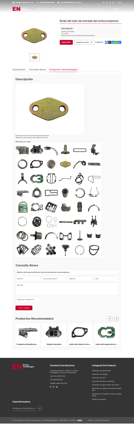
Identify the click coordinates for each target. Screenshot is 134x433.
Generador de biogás (100, 374)
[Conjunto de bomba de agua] (27, 332)
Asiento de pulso (54, 344)
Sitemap (90, 420)
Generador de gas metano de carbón (105, 385)
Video (69, 9)
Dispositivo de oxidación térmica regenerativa (106, 395)
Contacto (95, 9)
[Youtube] (104, 2)
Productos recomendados (63, 69)
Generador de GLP (99, 378)
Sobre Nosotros (58, 9)
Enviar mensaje (23, 308)
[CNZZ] (79, 420)
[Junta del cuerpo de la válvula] (106, 332)
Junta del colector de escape (80, 344)
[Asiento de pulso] (54, 332)
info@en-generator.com (24, 2)
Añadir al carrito (82, 42)
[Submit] (39, 408)
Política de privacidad (102, 420)
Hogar (38, 9)
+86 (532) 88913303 (47, 2)
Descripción (19, 69)
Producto (46, 9)
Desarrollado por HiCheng (67, 420)
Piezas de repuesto (99, 399)
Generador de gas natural (101, 371)
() (120, 2)
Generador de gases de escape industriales (106, 389)
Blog (102, 9)
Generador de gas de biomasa (103, 381)
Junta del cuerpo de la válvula (106, 344)
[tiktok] (51, 387)
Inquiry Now (66, 42)
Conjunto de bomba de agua (27, 344)
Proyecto (77, 9)
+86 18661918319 (66, 2)
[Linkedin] (110, 2)
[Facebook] (107, 2)
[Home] (22, 9)
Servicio (85, 9)
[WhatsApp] (113, 2)
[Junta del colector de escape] (80, 332)
